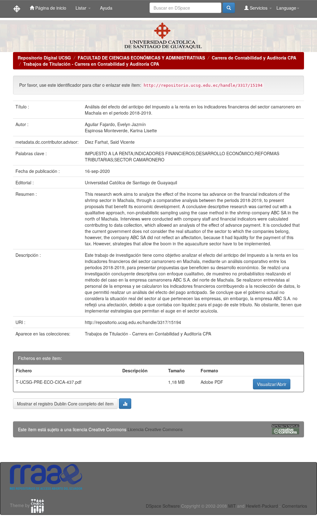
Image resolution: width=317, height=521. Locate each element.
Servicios (259, 8)
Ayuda (106, 8)
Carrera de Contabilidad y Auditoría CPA (254, 58)
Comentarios (294, 506)
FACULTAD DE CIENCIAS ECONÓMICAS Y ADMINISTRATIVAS (141, 58)
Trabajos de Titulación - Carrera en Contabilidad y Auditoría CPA (91, 64)
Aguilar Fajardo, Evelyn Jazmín (115, 124)
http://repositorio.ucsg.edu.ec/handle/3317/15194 (133, 322)
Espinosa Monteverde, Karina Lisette (121, 130)
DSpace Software (163, 506)
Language (286, 8)
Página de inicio (50, 8)
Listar (82, 8)
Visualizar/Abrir (271, 384)
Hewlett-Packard (262, 506)
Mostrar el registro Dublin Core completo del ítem (65, 404)
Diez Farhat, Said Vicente (110, 142)
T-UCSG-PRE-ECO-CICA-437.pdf (48, 382)
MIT (232, 506)
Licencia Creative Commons (155, 429)
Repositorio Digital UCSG (44, 58)
